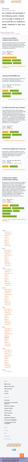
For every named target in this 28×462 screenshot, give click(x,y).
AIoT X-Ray (7, 415)
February (7, 246)
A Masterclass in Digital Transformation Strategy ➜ (14, 220)
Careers (6, 391)
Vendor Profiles (8, 408)
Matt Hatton (18, 163)
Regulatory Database (9, 417)
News (5, 427)
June (6, 239)
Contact (6, 393)
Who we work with (9, 386)
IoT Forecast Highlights (10, 420)
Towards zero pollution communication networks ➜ (13, 67)
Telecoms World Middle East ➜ (17, 99)
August (7, 235)
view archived (16, 34)
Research (6, 397)
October (7, 232)
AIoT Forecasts (8, 413)
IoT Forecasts (8, 410)
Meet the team (8, 388)
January (7, 265)
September (8, 234)
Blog (5, 433)
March (6, 244)
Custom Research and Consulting (10, 423)
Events (6, 430)
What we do (7, 384)
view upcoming (6, 34)
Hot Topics (7, 436)
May (6, 240)
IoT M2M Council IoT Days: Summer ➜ (14, 140)
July (6, 237)
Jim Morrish (9, 54)
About (5, 381)
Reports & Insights (9, 406)
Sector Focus (7, 438)
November (8, 252)
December (7, 250)
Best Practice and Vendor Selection (11, 403)
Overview (6, 400)
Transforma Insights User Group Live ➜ (14, 169)
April (6, 242)
